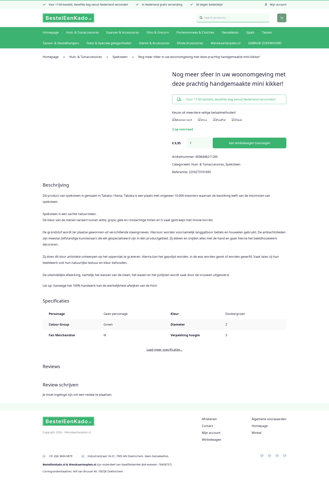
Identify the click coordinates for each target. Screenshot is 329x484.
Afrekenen (209, 419)
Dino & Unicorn (158, 32)
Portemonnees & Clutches (195, 32)
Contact (207, 426)
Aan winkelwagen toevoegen (249, 143)
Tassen (267, 32)
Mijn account (211, 433)
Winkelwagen (211, 439)
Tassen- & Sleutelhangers (61, 43)
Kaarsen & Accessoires (122, 32)
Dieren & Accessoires (154, 43)
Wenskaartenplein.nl (225, 43)
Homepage (51, 32)
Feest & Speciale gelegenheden (109, 43)
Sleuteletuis (230, 32)
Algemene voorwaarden (269, 419)
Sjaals (250, 32)
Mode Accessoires (190, 43)
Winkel (256, 433)
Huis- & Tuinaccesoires (82, 32)
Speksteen (120, 57)
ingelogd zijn (63, 394)
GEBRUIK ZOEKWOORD (265, 43)
